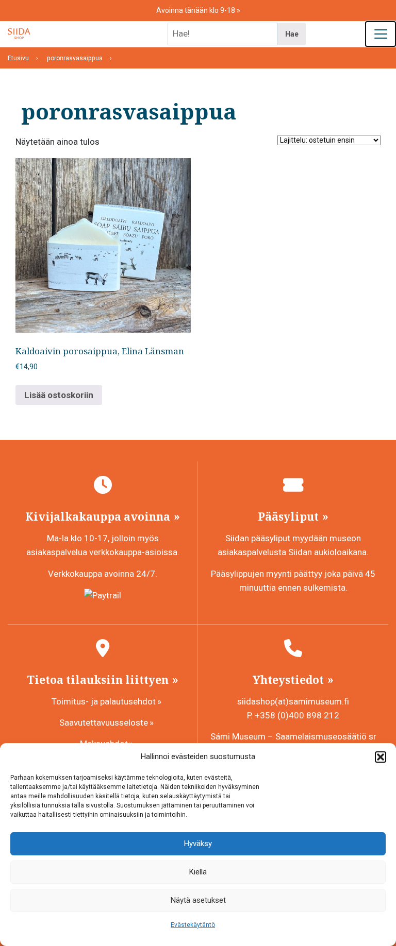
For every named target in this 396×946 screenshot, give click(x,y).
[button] (380, 757)
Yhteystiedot (289, 680)
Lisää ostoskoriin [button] (58, 395)
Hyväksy (198, 843)
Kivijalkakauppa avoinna (99, 516)
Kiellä (198, 871)
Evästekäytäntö (193, 924)
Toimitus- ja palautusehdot (104, 701)
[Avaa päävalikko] (380, 34)
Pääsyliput (289, 516)
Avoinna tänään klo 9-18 (196, 10)
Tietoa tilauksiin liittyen (99, 680)
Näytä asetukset (198, 900)
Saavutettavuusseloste (103, 722)
